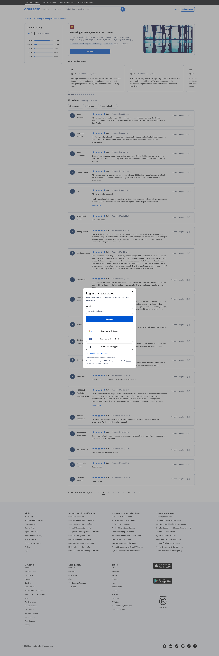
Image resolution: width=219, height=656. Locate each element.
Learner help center (109, 357)
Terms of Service (98, 363)
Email (89, 306)
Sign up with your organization (97, 353)
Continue (109, 319)
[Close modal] (132, 291)
